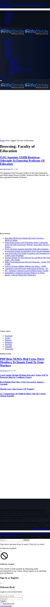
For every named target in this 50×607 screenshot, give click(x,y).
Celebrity (8, 43)
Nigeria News (4, 370)
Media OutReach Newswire (20, 69)
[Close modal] (1, 551)
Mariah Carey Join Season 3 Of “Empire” (17, 389)
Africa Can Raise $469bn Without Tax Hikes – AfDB (25, 266)
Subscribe (4, 78)
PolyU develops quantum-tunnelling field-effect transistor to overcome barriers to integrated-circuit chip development (27, 250)
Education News (5, 169)
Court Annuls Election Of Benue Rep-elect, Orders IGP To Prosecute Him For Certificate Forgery (24, 376)
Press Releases (15, 67)
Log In (3, 601)
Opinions (13, 65)
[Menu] (1, 80)
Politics (7, 50)
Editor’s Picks (15, 61)
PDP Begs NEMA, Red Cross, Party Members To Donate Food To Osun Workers (22, 362)
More (7, 56)
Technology (9, 54)
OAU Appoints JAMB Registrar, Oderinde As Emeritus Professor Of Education (22, 160)
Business (8, 41)
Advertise (8, 14)
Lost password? (6, 606)
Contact (8, 22)
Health (12, 63)
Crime (7, 46)
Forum (7, 20)
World (12, 72)
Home (7, 39)
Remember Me (8, 604)
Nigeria (8, 48)
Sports (7, 52)
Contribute (9, 16)
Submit (26, 540)
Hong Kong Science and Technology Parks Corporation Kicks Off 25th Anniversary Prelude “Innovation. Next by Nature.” (27, 245)
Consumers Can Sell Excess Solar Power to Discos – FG (26, 268)
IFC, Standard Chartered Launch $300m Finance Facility (27, 271)
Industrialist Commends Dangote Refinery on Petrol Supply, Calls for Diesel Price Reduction (25, 274)
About (7, 11)
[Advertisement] (25, 115)
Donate (7, 18)
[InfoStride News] (24, 35)
